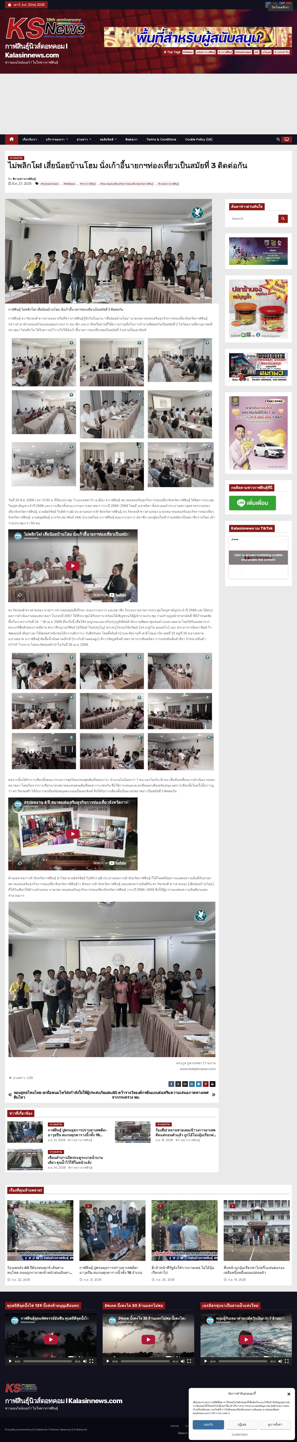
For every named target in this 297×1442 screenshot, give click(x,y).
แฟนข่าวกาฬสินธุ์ (205, 52)
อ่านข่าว (83, 139)
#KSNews (69, 184)
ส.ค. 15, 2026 (164, 1140)
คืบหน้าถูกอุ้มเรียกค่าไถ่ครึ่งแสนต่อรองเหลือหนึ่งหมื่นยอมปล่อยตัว (254, 1270)
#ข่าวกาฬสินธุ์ (88, 184)
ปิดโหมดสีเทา (280, 7)
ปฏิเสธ (242, 1424)
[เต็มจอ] (91, 1361)
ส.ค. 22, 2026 (21, 1280)
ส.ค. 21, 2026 (57, 1140)
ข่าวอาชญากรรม (160, 1206)
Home (175, 1426)
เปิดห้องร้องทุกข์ (16, 1206)
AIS (257, 52)
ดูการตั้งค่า (275, 1424)
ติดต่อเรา (131, 139)
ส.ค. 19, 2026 (237, 1280)
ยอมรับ (208, 1424)
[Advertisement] (148, 104)
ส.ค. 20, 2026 (165, 1280)
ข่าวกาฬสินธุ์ (225, 52)
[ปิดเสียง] (85, 1361)
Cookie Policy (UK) (199, 139)
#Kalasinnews (50, 184)
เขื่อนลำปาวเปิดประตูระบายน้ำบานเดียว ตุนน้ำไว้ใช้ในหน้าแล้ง (75, 1160)
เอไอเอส (266, 52)
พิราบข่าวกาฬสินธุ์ (24, 179)
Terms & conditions (161, 139)
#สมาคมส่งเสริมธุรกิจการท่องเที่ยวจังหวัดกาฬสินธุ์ (126, 184)
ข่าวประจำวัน (281, 52)
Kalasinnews (243, 52)
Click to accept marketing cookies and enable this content (258, 557)
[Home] (11, 139)
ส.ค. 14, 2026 (57, 1168)
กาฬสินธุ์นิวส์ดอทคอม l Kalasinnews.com (63, 1401)
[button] (289, 1394)
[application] (51, 1339)
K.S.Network (79, 1429)
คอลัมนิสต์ (107, 139)
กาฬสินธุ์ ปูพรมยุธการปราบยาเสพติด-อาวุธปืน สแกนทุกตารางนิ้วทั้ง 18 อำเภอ (77, 1135)
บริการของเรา (55, 139)
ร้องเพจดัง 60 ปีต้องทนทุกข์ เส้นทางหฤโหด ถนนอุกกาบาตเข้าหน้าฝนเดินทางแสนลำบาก (39, 1273)
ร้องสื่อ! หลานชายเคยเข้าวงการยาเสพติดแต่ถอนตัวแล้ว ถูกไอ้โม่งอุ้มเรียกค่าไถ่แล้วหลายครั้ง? (186, 1135)
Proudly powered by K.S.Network (26, 1429)
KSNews (188, 52)
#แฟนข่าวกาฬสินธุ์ (168, 184)
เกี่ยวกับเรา (30, 139)
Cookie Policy (240, 1434)
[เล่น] (10, 1361)
